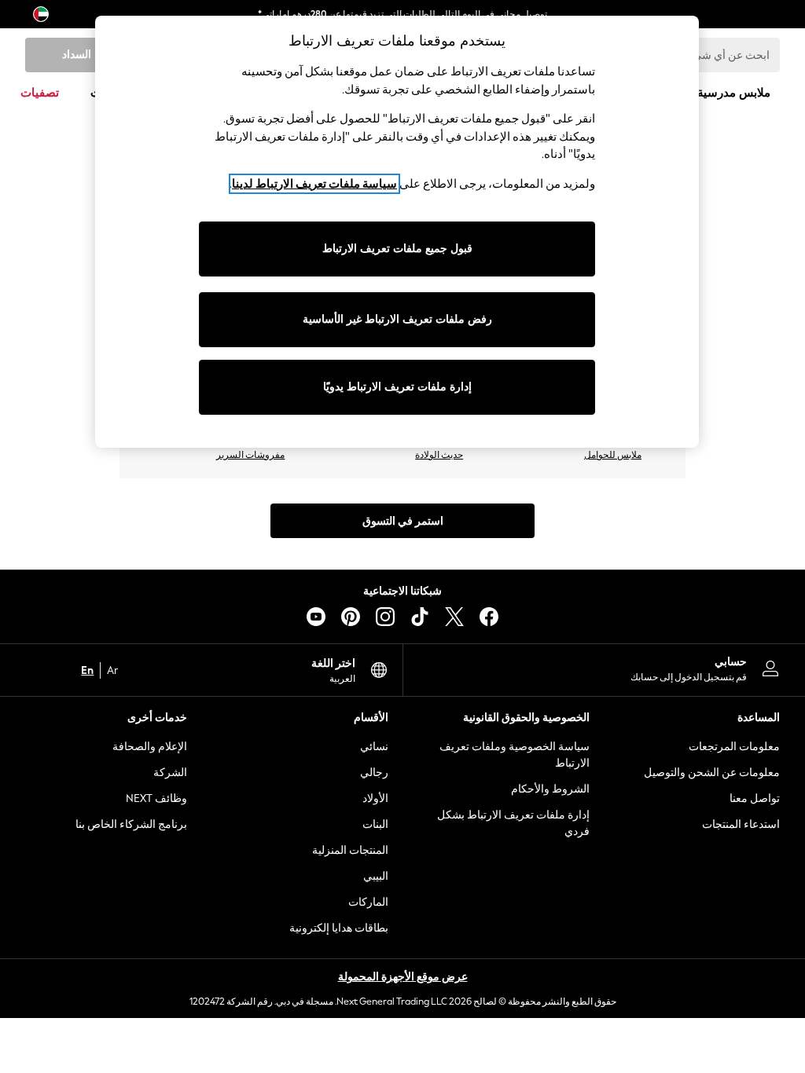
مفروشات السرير (250, 454)
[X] (454, 616)
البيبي (375, 876)
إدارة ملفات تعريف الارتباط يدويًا (397, 387)
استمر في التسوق (402, 521)
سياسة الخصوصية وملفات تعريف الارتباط (514, 755)
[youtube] (316, 616)
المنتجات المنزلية (350, 850)
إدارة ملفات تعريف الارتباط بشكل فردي (513, 823)
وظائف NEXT (156, 798)
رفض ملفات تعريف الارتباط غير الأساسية (397, 319)
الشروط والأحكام (550, 789)
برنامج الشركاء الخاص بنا (131, 824)
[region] (397, 232)
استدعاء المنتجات (741, 824)
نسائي (374, 746)
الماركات (368, 902)
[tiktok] (419, 616)
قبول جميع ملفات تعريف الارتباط (397, 248)
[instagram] (385, 616)
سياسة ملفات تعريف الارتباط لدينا (314, 184)
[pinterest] (350, 616)
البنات (375, 824)
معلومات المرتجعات (734, 746)
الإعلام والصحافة (149, 746)
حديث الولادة (439, 454)
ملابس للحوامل (612, 454)
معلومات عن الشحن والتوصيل (712, 772)
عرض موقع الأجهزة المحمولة (403, 976)
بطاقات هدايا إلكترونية (338, 928)
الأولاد (375, 798)
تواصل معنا (755, 798)
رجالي (374, 772)
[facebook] (489, 616)
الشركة (170, 772)
